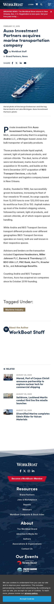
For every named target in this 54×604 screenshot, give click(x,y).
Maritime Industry (14, 309)
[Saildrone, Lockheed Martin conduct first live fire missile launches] (8, 395)
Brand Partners (13, 56)
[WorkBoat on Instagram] (29, 471)
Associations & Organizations (27, 544)
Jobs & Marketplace (27, 499)
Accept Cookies (27, 599)
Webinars (27, 509)
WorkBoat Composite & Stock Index (27, 514)
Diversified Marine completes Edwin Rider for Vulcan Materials (33, 416)
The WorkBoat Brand (27, 529)
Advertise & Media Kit (27, 534)
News (25, 56)
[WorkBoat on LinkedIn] (32, 471)
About (27, 522)
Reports (27, 504)
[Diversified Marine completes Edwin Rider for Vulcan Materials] (8, 412)
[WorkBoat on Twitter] (24, 471)
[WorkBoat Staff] (5, 51)
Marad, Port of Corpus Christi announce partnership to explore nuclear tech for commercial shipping (32, 382)
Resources (27, 488)
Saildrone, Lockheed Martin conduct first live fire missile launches (32, 400)
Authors (27, 539)
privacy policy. (31, 593)
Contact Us (27, 549)
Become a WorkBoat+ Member (27, 478)
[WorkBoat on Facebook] (20, 471)
